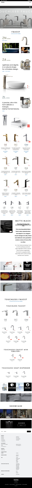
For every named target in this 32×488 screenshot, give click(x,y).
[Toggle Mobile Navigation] (30, 2)
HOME (2, 431)
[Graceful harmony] (16, 413)
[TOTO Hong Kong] (16, 480)
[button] (2, 414)
